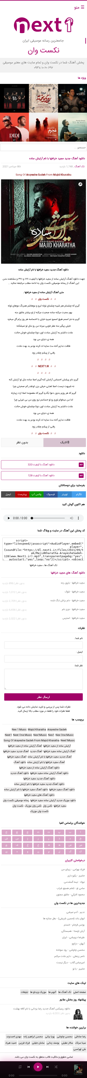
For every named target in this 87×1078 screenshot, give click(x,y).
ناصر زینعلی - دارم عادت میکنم (69, 956)
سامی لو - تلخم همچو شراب (71, 888)
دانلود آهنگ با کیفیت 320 (55, 465)
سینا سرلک (80, 1043)
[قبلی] (28, 1067)
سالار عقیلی (67, 1043)
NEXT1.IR (43, 366)
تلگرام (79, 494)
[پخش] (38, 1066)
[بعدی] (47, 1067)
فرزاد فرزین (24, 1043)
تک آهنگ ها (50, 565)
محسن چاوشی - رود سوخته (70, 950)
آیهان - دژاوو (78, 944)
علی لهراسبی (79, 1049)
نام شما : (78, 638)
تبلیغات (24, 992)
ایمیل (8, 494)
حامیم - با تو (79, 969)
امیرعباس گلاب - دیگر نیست (70, 963)
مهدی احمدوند (13, 1037)
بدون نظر (22, 442)
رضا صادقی (80, 1037)
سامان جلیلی (38, 1043)
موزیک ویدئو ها (38, 992)
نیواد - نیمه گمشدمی (74, 882)
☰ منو (79, 7)
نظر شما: (78, 665)
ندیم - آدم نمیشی (75, 912)
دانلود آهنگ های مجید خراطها (68, 573)
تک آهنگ (79, 166)
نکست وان (43, 299)
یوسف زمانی (53, 1043)
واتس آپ (36, 494)
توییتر (65, 494)
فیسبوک (51, 494)
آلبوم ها (52, 992)
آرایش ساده (46, 292)
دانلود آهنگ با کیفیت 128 (55, 475)
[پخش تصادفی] (56, 1067)
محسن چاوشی (64, 1037)
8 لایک (64, 442)
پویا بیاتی (50, 1037)
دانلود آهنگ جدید (59, 270)
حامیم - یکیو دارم (76, 876)
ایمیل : (79, 652)
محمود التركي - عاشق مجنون (70, 895)
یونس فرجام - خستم (74, 925)
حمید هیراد (10, 1043)
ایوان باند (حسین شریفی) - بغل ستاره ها (64, 918)
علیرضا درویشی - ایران (73, 937)
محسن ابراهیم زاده (33, 1037)
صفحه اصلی (79, 992)
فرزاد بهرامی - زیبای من (73, 869)
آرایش (54, 333)
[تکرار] (20, 1067)
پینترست (22, 494)
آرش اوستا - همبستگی (73, 931)
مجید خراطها (43, 270)
